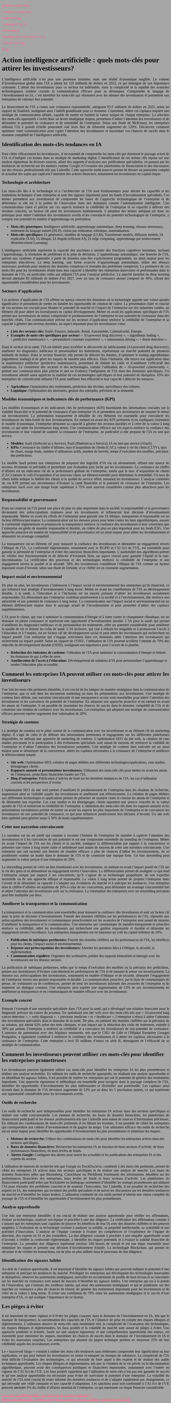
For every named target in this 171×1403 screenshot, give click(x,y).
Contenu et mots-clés (16, 12)
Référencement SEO (16, 5)
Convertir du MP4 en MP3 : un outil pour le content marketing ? (47, 1395)
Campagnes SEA (14, 24)
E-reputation (10, 30)
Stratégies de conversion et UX (23, 37)
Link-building (11, 18)
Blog (5, 49)
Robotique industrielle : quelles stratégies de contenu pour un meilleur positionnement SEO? (66, 1399)
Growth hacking (13, 43)
